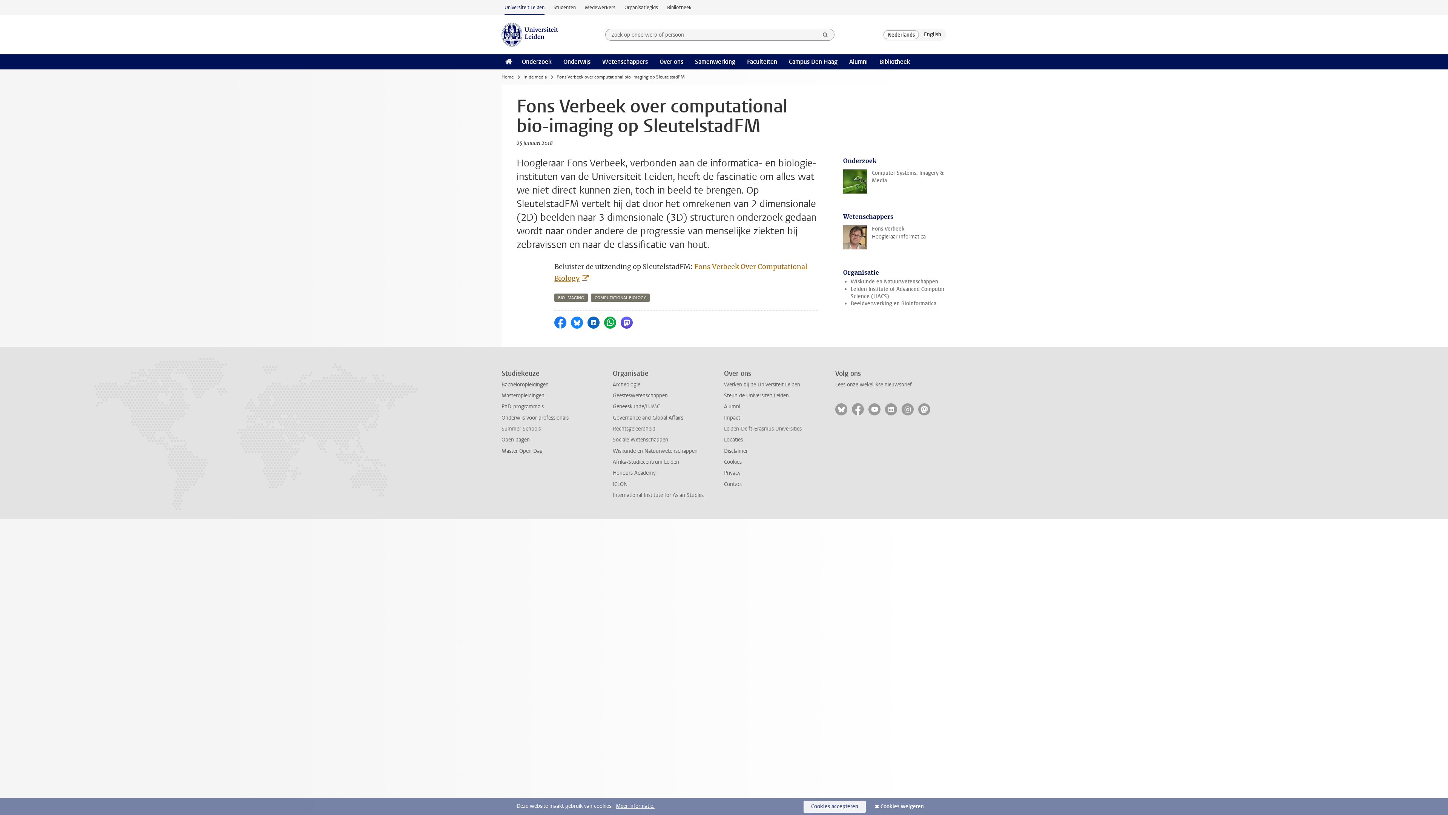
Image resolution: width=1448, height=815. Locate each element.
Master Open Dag (522, 451)
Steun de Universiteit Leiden (756, 395)
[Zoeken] (825, 35)
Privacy (732, 473)
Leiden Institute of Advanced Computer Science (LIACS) (898, 293)
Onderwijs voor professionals (535, 417)
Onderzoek (537, 62)
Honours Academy (634, 473)
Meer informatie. (635, 806)
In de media (535, 77)
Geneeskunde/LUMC (636, 406)
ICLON (620, 484)
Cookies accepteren (834, 806)
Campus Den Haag (813, 62)
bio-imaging (571, 298)
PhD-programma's (523, 406)
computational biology (620, 298)
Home (508, 77)
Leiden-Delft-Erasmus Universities (763, 428)
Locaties (733, 439)
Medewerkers (600, 7)
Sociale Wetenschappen (640, 439)
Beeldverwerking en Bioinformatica (893, 303)
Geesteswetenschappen (640, 395)
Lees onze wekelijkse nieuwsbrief (873, 384)
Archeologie (626, 384)
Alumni (858, 62)
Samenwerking (715, 62)
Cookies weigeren (902, 806)
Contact (733, 484)
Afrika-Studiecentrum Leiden (646, 462)
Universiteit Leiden (525, 7)
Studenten (565, 7)
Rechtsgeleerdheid (634, 428)
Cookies (733, 462)
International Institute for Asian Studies (658, 495)
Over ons (671, 62)
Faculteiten (762, 62)
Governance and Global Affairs (648, 417)
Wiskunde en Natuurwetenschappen (894, 281)
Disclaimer (736, 451)
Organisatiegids (641, 7)
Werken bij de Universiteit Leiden (762, 384)
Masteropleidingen (523, 395)
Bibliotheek (679, 7)
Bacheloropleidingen (525, 384)
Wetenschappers (625, 62)
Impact (732, 417)
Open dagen (516, 439)
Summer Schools (521, 428)
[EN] (932, 34)
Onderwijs (577, 62)
